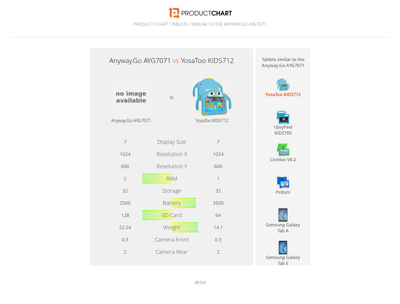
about (200, 282)
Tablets (179, 24)
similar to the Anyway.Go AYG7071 (228, 24)
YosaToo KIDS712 (212, 120)
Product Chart (151, 24)
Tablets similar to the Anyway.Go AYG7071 (283, 62)
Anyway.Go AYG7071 (131, 120)
